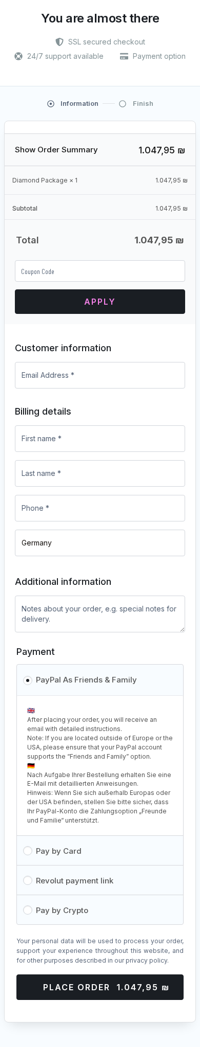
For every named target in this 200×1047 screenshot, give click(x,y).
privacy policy (146, 960)
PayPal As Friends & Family (86, 680)
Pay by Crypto (62, 910)
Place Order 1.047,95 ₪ (106, 987)
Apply (100, 302)
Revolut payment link (74, 880)
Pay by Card (59, 851)
